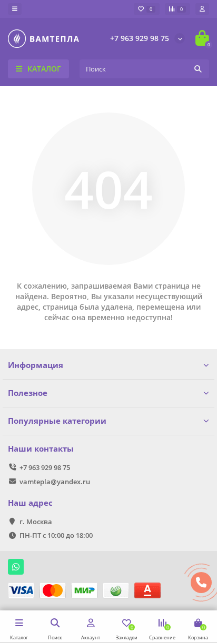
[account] (202, 9)
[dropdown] (15, 9)
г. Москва (35, 521)
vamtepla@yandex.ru (54, 481)
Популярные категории (57, 420)
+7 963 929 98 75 (139, 38)
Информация (35, 365)
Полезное (27, 393)
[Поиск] (198, 69)
